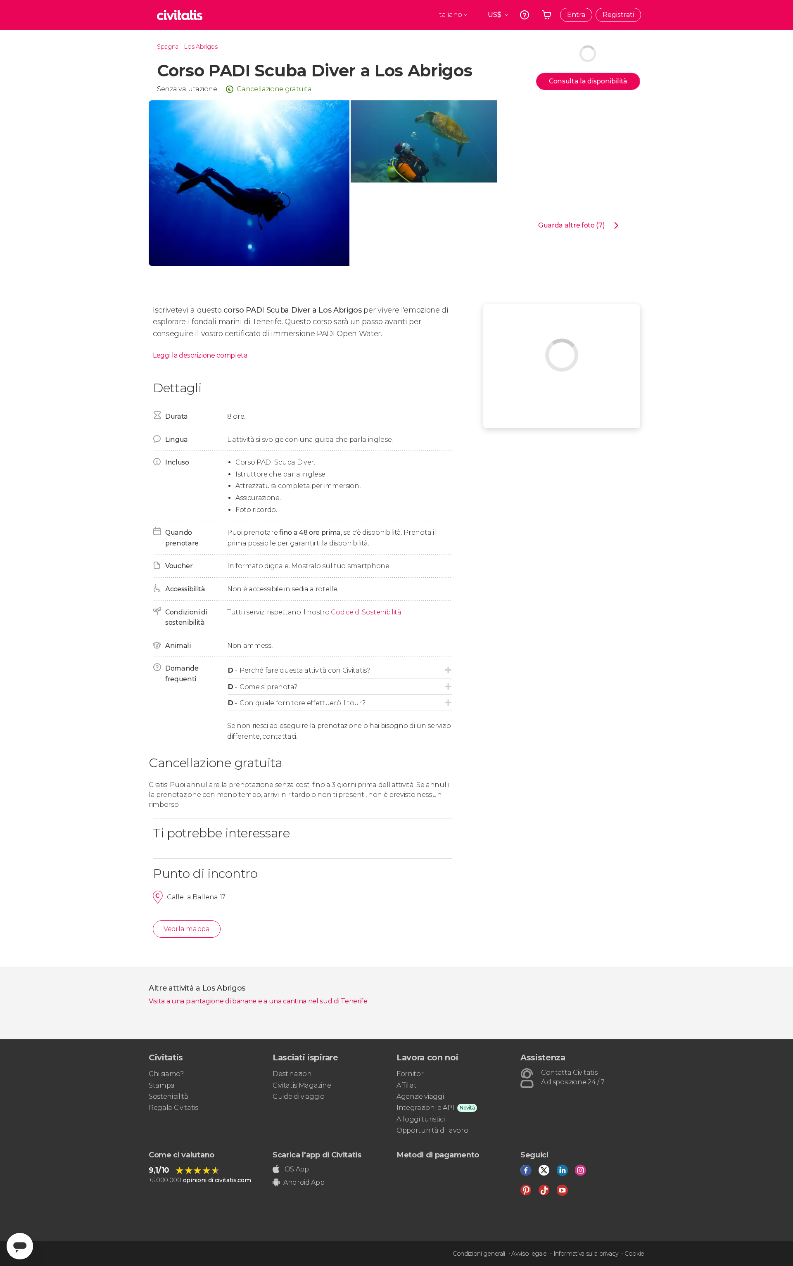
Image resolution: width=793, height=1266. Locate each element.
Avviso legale (529, 1253)
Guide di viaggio (299, 1096)
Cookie (634, 1253)
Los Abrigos (200, 46)
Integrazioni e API (425, 1108)
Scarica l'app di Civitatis (317, 1154)
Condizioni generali (479, 1253)
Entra (576, 15)
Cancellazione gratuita (274, 89)
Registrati (618, 15)
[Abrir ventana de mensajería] (20, 1246)
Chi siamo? (166, 1074)
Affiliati (407, 1085)
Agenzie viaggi (420, 1096)
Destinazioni (293, 1074)
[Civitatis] (180, 15)
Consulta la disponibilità (588, 81)
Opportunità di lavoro (432, 1130)
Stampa (162, 1085)
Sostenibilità (168, 1096)
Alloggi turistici (420, 1119)
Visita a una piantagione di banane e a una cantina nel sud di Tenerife (258, 1001)
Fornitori (410, 1074)
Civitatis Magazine (302, 1085)
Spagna (167, 46)
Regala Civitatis (173, 1108)
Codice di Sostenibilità (366, 612)
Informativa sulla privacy (585, 1253)
